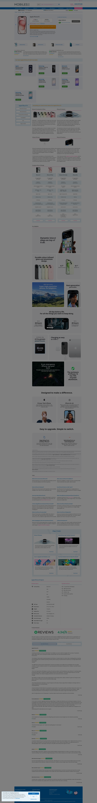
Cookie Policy (17, 798)
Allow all (33, 793)
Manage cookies (34, 799)
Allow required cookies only (34, 796)
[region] (21, 796)
